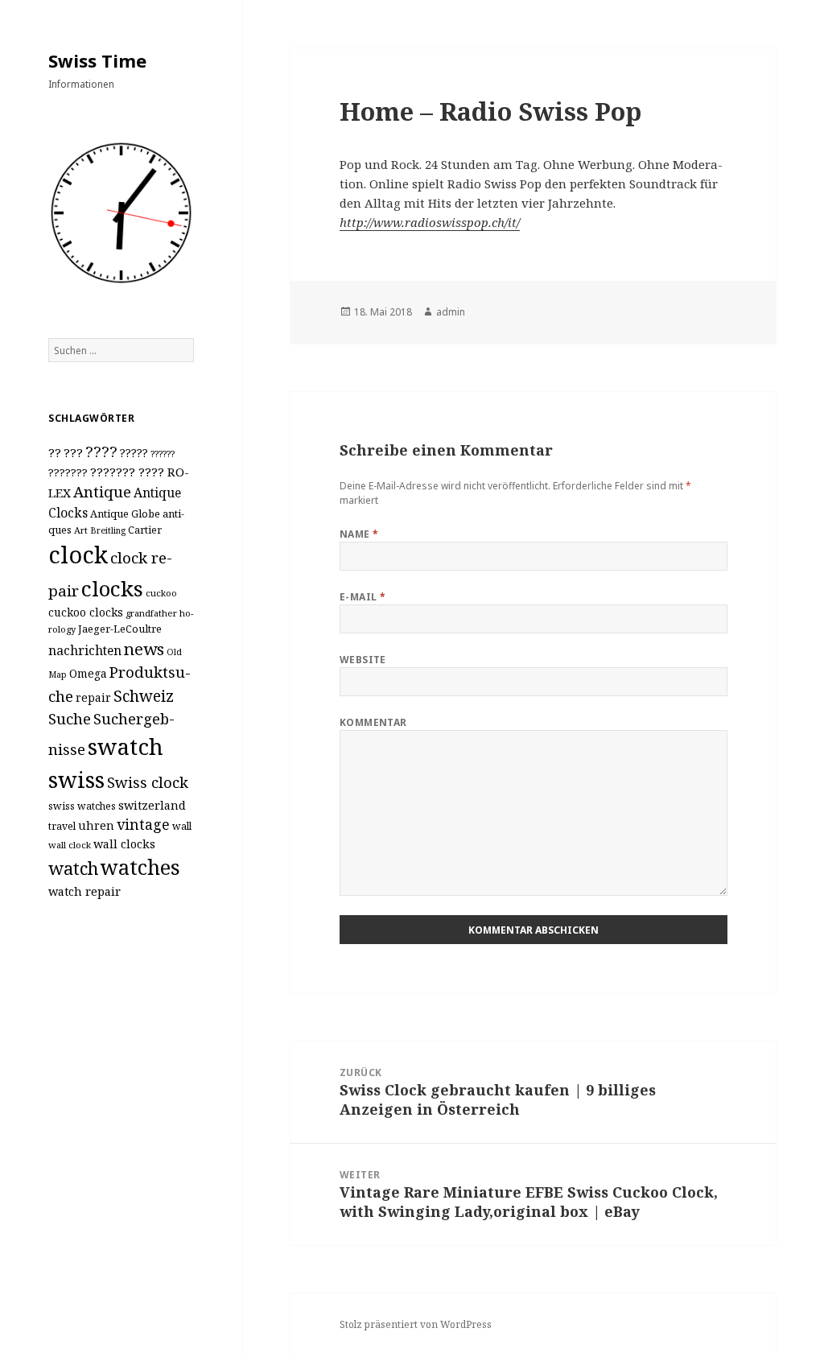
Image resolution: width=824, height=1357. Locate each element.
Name (359, 534)
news (144, 648)
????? (134, 452)
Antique (102, 491)
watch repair (84, 891)
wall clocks (124, 844)
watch (73, 868)
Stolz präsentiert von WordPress (416, 1324)
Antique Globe (125, 513)
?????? (162, 454)
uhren (96, 825)
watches (140, 867)
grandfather (151, 613)
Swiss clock (147, 782)
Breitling (108, 530)
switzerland (152, 805)
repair (93, 697)
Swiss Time (97, 60)
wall (182, 826)
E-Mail (363, 597)
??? (73, 452)
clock (78, 554)
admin (450, 312)
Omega (88, 673)
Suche (69, 718)
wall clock (69, 845)
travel (62, 826)
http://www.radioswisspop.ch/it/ (430, 222)
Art (81, 530)
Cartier (145, 530)
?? (54, 452)
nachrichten (85, 650)
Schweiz (143, 696)
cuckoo (161, 593)
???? (101, 451)
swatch (125, 746)
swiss (76, 779)
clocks (112, 588)
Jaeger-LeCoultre (120, 628)
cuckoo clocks (85, 612)
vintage (143, 824)
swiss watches (82, 806)
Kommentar (373, 722)
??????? (68, 472)
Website (363, 659)
